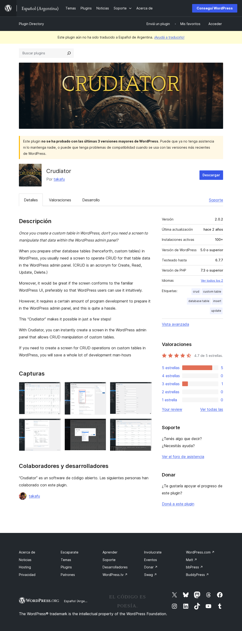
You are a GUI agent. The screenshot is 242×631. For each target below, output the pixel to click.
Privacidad (27, 575)
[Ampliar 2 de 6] (99, 388)
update (216, 310)
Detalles (31, 200)
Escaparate (69, 552)
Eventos (150, 560)
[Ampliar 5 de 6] (99, 425)
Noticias (25, 560)
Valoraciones (60, 200)
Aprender (110, 552)
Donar (151, 567)
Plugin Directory (31, 24)
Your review (172, 409)
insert (217, 301)
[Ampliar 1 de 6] (54, 388)
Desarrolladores (115, 567)
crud (196, 291)
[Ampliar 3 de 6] (145, 388)
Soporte (216, 200)
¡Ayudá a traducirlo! (169, 37)
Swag (150, 575)
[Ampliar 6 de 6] (145, 425)
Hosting (25, 567)
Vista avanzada (175, 324)
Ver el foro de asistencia (183, 456)
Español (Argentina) (78, 601)
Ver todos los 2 (212, 280)
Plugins (66, 567)
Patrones (68, 575)
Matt (191, 560)
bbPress (194, 567)
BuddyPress (197, 575)
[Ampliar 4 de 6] (54, 425)
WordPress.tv (115, 575)
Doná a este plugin (178, 503)
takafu (59, 179)
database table (198, 301)
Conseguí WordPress (215, 8)
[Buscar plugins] (69, 53)
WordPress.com (200, 552)
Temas (66, 560)
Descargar (211, 175)
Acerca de (27, 552)
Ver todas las (211, 409)
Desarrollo (91, 200)
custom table (212, 291)
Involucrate (153, 552)
